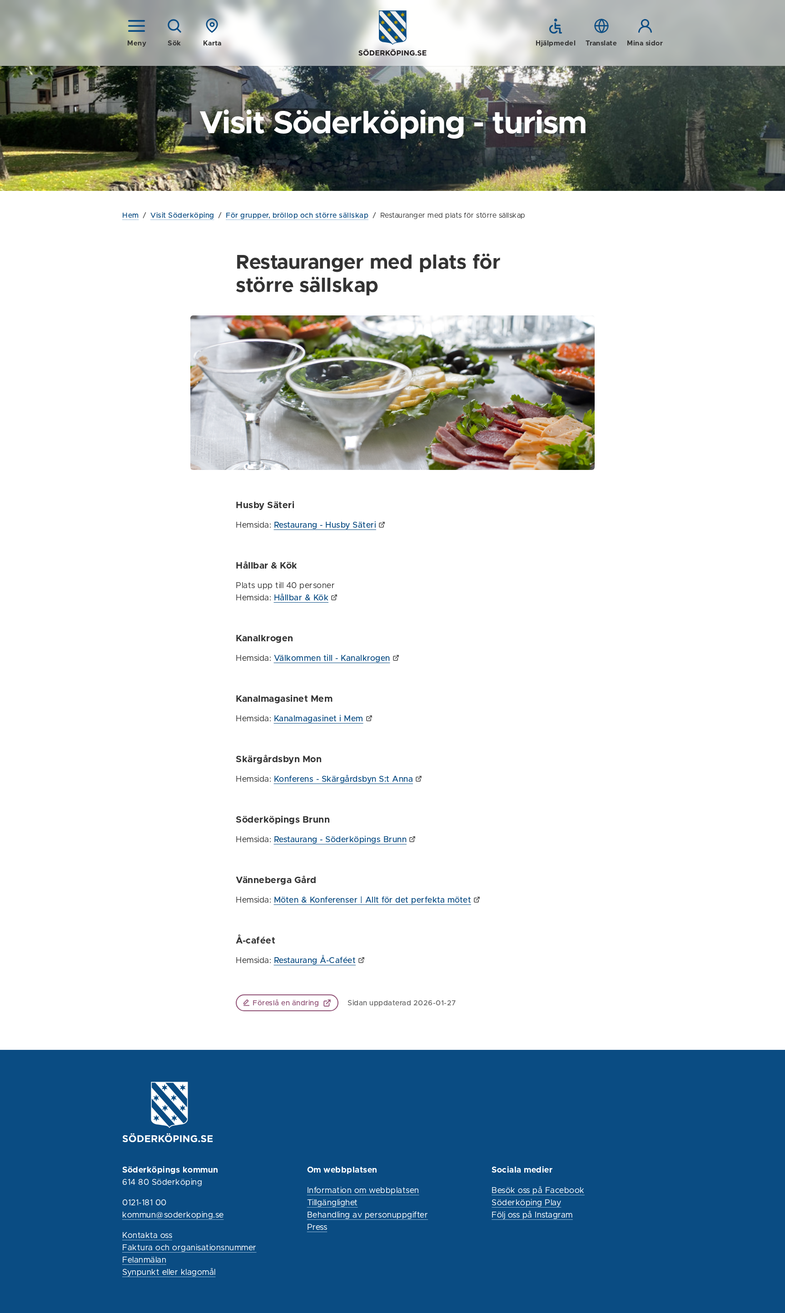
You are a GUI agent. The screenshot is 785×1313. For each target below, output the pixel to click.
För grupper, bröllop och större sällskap (297, 215)
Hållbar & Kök (301, 598)
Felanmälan (144, 1260)
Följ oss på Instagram (532, 1215)
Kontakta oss (147, 1236)
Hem (130, 215)
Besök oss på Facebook (538, 1191)
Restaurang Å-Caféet (315, 961)
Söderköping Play (526, 1203)
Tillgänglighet (332, 1203)
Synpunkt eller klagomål (169, 1272)
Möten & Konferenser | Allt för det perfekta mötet (373, 900)
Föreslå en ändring (286, 1003)
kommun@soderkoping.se (173, 1215)
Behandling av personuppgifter (367, 1215)
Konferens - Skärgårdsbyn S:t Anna (343, 779)
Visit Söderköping (182, 215)
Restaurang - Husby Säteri (325, 525)
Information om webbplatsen (363, 1191)
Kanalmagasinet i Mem (318, 719)
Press (317, 1227)
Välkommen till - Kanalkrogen (332, 658)
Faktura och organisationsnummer (189, 1248)
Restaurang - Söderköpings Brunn (340, 840)
